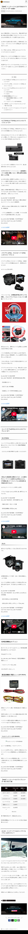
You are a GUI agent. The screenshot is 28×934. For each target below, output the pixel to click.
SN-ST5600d (9, 91)
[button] (9, 920)
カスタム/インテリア (11, 900)
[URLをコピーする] (18, 920)
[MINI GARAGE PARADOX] (5, 2)
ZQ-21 (7, 93)
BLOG (4, 900)
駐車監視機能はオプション (10, 96)
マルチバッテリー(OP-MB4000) (13, 101)
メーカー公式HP (5, 227)
